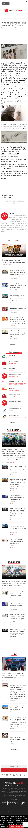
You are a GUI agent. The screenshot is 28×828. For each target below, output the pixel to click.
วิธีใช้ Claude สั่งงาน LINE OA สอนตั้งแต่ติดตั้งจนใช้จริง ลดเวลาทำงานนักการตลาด (18, 541)
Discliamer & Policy (5, 812)
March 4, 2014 (5, 27)
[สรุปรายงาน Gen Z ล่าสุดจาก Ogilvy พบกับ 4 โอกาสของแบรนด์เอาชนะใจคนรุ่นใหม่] (5, 285)
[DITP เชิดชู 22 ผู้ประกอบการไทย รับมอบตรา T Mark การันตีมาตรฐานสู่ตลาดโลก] (5, 707)
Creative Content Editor (15, 374)
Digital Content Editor (14, 394)
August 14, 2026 (5, 462)
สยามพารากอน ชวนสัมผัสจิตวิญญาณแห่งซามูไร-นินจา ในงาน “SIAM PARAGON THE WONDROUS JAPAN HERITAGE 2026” (18, 737)
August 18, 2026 (14, 501)
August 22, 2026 (5, 588)
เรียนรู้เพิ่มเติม (19, 826)
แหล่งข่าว (3, 178)
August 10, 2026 (14, 472)
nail (11, 201)
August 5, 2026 (14, 532)
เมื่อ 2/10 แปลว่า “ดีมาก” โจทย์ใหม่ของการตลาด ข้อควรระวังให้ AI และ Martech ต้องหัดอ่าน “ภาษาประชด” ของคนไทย (14, 262)
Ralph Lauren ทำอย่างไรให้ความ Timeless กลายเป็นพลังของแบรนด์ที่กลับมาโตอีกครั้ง (18, 593)
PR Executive (12, 388)
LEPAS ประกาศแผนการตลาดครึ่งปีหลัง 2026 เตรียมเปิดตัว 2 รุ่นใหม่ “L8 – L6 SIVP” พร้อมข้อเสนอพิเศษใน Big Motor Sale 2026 (13, 675)
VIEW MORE (13, 344)
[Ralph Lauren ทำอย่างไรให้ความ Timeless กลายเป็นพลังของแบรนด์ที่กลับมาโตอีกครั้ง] (5, 593)
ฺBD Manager (12, 368)
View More (13, 422)
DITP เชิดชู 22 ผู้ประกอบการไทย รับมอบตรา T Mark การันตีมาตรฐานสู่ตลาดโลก (17, 707)
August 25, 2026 (5, 267)
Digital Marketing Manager (16, 356)
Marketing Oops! (5, 811)
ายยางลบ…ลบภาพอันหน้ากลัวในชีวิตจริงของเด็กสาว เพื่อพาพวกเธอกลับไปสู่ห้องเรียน (14, 173)
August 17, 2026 (14, 624)
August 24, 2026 (14, 278)
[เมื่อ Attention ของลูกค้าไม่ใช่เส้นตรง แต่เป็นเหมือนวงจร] (5, 309)
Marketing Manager (14, 415)
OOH (2, 20)
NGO (14, 201)
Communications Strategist (16, 381)
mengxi (11, 27)
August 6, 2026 (14, 488)
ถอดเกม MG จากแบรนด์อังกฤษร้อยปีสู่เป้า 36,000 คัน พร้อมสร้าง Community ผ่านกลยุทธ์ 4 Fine (18, 468)
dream (7, 201)
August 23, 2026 (14, 338)
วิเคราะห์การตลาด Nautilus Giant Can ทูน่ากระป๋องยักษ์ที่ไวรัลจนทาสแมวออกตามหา (18, 497)
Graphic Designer (13, 361)
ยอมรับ (12, 826)
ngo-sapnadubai (20, 201)
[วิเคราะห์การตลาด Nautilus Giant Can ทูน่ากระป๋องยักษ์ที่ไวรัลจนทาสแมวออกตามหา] (5, 496)
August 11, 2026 (14, 545)
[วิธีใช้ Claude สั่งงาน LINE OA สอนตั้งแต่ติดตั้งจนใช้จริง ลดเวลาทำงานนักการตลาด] (5, 540)
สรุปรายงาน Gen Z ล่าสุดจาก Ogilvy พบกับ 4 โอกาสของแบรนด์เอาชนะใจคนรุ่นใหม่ (18, 285)
